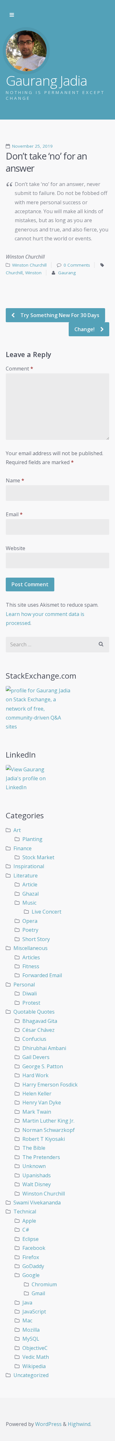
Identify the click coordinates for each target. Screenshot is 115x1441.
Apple (29, 1220)
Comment (19, 368)
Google (31, 1275)
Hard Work (35, 1075)
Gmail (38, 1293)
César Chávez (38, 1029)
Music (29, 902)
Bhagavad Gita (39, 1020)
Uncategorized (31, 1375)
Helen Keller (36, 1093)
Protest (31, 1002)
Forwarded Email (42, 975)
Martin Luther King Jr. (48, 1120)
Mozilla (31, 1329)
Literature (25, 875)
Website (15, 548)
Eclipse (30, 1238)
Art (17, 830)
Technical (24, 1211)
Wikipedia (34, 1366)
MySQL (30, 1338)
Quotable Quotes (34, 1011)
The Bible (33, 1147)
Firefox (30, 1257)
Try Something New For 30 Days (59, 315)
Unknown (34, 1166)
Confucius (34, 1038)
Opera (29, 920)
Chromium (44, 1284)
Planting (32, 839)
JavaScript (34, 1311)
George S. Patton (42, 1066)
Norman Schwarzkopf (48, 1129)
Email (14, 514)
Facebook (33, 1247)
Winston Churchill (29, 265)
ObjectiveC (35, 1347)
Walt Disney (36, 1184)
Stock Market (38, 857)
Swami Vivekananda (37, 1202)
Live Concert (46, 911)
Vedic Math (35, 1356)
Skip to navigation (12, 15)
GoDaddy (33, 1266)
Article (29, 884)
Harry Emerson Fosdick (50, 1084)
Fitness (30, 966)
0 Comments (77, 265)
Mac (27, 1320)
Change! (85, 329)
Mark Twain (36, 1111)
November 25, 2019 (32, 146)
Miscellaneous (30, 948)
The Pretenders (41, 1157)
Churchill (14, 273)
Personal (24, 984)
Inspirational (28, 866)
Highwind (79, 1424)
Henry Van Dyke (41, 1102)
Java (27, 1302)
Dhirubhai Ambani (44, 1048)
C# (25, 1229)
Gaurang (67, 273)
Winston (33, 273)
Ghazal (30, 893)
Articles (31, 957)
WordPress (48, 1424)
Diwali (29, 993)
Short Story (36, 939)
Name (15, 480)
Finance (22, 848)
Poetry (30, 929)
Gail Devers (36, 1057)
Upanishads (36, 1175)
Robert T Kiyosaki (43, 1138)
